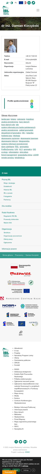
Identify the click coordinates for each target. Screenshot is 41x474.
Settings (26, 470)
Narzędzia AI (18, 429)
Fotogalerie (8, 196)
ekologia (16, 136)
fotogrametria (24, 141)
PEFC (16, 426)
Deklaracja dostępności (22, 372)
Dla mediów (7, 206)
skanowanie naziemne (10, 138)
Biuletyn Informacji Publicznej (24, 407)
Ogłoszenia (8, 242)
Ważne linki (8, 223)
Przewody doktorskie (11, 219)
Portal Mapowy (19, 419)
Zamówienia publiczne (22, 360)
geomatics (28, 149)
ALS (21, 149)
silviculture (24, 152)
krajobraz (30, 119)
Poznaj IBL (6, 180)
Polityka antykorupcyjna (22, 379)
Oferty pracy (8, 239)
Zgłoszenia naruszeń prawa (24, 381)
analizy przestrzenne (9, 130)
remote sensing (7, 158)
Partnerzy (7, 200)
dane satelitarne (7, 147)
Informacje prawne (9, 249)
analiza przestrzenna (9, 122)
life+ (24, 133)
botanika (29, 133)
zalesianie (21, 119)
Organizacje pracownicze (13, 236)
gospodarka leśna (25, 155)
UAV (16, 149)
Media (16, 396)
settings (25, 466)
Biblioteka (17, 414)
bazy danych (24, 122)
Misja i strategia (9, 183)
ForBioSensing (7, 149)
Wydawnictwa (19, 417)
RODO (16, 369)
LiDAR (36, 155)
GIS (34, 149)
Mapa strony (18, 393)
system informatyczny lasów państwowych (18, 127)
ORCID (16, 363)
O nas (5, 173)
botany (13, 119)
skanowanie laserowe (29, 138)
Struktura (7, 232)
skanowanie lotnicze (9, 141)
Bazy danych (19, 412)
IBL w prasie (8, 193)
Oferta (16, 358)
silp (17, 125)
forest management (9, 155)
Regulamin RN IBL (10, 216)
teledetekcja (19, 158)
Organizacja (7, 229)
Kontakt (17, 365)
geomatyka (24, 147)
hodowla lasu (6, 136)
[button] (21, 2)
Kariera (17, 398)
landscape (5, 119)
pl (16, 3)
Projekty (17, 353)
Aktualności (18, 348)
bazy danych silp (8, 125)
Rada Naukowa (8, 213)
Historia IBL (8, 190)
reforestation (14, 152)
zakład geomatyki (26, 130)
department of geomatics (11, 133)
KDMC (27, 452)
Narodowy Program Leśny (23, 355)
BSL (17, 147)
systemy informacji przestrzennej (14, 144)
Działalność (8, 186)
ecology (4, 152)
